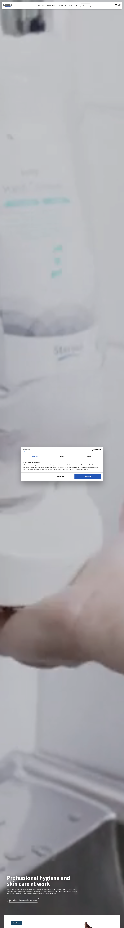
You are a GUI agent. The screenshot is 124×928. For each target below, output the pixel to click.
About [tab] (89, 456)
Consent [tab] (34, 456)
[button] (40, 5)
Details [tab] (62, 456)
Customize (60, 476)
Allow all (88, 476)
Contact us (85, 5)
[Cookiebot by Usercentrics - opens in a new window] (93, 450)
